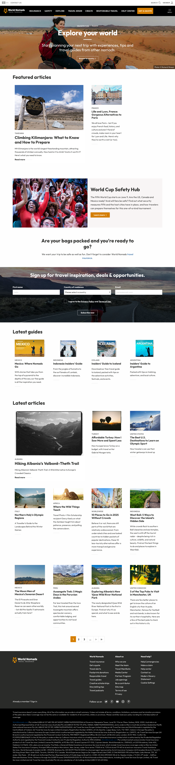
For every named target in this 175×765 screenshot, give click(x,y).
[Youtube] (117, 701)
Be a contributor (122, 683)
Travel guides (95, 679)
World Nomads (14, 11)
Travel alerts (95, 669)
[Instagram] (123, 701)
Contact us (16, 3)
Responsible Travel (107, 11)
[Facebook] (111, 701)
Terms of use (121, 690)
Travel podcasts (97, 690)
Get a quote (145, 11)
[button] (170, 11)
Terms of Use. (105, 301)
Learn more (99, 215)
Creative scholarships (99, 683)
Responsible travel (98, 676)
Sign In (34, 701)
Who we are (120, 661)
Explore (60, 11)
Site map (119, 687)
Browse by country (86, 58)
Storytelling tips (97, 687)
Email (118, 287)
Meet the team (122, 665)
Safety (48, 11)
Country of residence (74, 287)
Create (89, 11)
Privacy (118, 694)
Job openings (121, 679)
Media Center (121, 672)
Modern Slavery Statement (148, 677)
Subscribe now (87, 312)
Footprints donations (99, 672)
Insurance (35, 11)
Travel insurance (97, 661)
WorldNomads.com (20, 722)
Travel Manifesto (122, 669)
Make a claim (147, 665)
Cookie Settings (148, 682)
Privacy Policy (87, 301)
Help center (146, 669)
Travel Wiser (75, 11)
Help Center (128, 11)
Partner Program (123, 676)
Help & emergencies (150, 661)
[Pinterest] (128, 701)
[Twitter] (106, 701)
